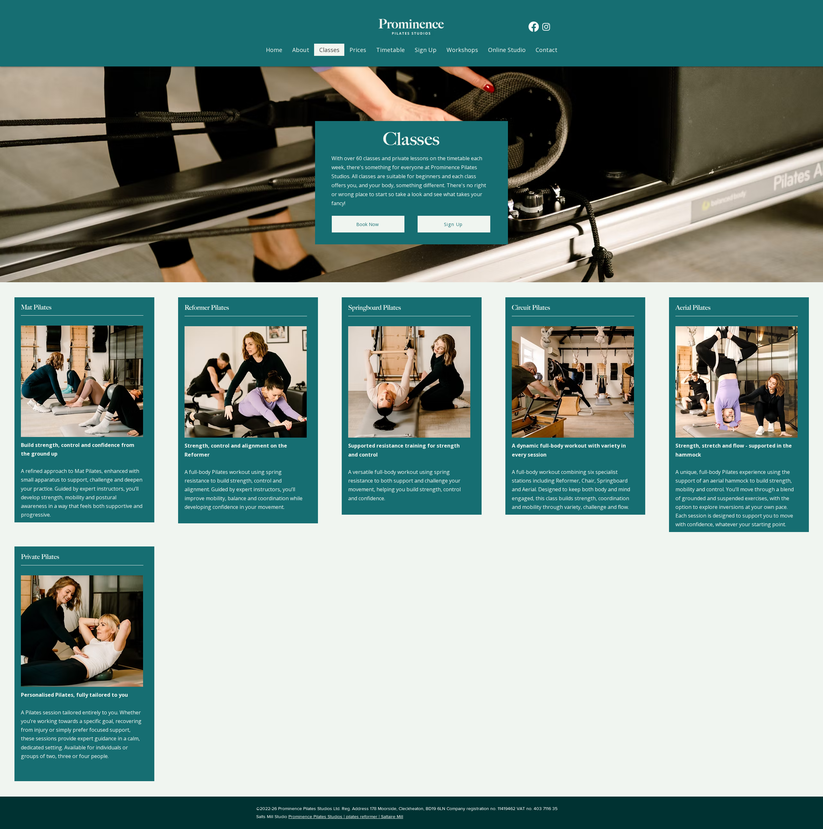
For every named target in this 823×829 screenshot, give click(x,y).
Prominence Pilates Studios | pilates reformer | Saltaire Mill (345, 816)
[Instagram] (546, 27)
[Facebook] (534, 27)
